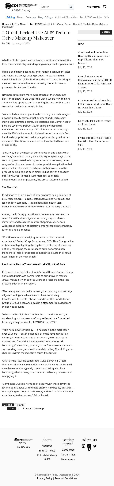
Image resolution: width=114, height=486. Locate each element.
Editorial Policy (47, 450)
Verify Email (93, 7)
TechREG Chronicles (91, 17)
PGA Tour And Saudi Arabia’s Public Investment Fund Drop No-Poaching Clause (95, 104)
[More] (39, 50)
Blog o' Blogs (45, 17)
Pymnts (20, 404)
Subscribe (23, 446)
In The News (19, 24)
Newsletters (68, 459)
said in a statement (43, 302)
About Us (47, 445)
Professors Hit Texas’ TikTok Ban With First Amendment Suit (94, 141)
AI (19, 408)
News (20, 17)
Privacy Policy (44, 478)
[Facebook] (5, 50)
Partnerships (68, 454)
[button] (104, 6)
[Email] (25, 50)
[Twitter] (12, 50)
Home (5, 24)
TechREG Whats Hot (41, 24)
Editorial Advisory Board (47, 457)
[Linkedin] (19, 50)
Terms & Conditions (66, 478)
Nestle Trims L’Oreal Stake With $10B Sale (40, 264)
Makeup (39, 408)
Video (107, 17)
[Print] (32, 50)
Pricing (11, 17)
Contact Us (68, 449)
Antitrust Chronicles (66, 17)
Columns (31, 17)
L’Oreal (27, 408)
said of (48, 129)
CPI (8, 43)
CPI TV (22, 443)
